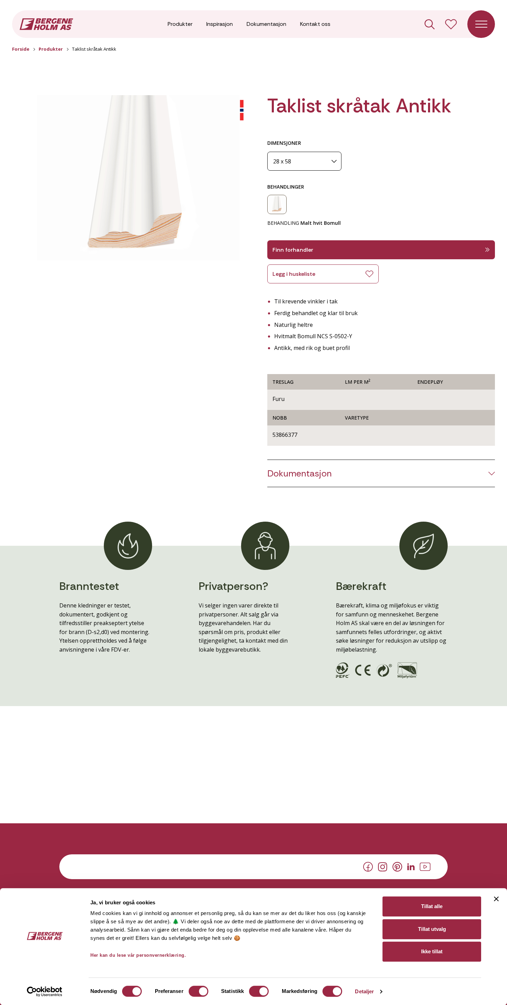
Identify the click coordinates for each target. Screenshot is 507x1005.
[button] (138, 178)
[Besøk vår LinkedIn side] (411, 866)
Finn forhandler (292, 249)
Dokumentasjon (266, 24)
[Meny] (481, 24)
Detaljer (364, 991)
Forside (20, 49)
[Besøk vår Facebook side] (368, 866)
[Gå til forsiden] (46, 23)
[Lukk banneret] (496, 898)
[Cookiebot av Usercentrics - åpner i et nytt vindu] (44, 991)
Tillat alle (432, 906)
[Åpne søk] (430, 24)
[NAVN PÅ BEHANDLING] (277, 204)
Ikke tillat (432, 951)
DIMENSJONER (284, 143)
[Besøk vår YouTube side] (425, 866)
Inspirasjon (219, 24)
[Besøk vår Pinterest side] (397, 866)
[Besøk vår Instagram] (382, 866)
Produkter (180, 24)
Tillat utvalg (432, 929)
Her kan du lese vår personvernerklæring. (138, 955)
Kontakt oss (315, 24)
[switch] (198, 991)
